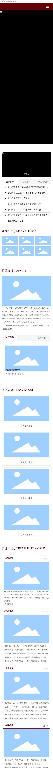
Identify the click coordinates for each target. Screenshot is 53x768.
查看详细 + (43, 337)
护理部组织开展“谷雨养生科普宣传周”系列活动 (22, 764)
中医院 (26, 174)
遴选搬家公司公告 (15, 221)
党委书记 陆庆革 (13, 370)
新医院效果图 (26, 426)
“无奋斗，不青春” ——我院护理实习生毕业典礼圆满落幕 (26, 707)
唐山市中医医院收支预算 (18, 198)
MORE (45, 559)
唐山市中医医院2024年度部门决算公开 (24, 210)
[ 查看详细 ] (7, 329)
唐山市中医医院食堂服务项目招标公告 (24, 204)
